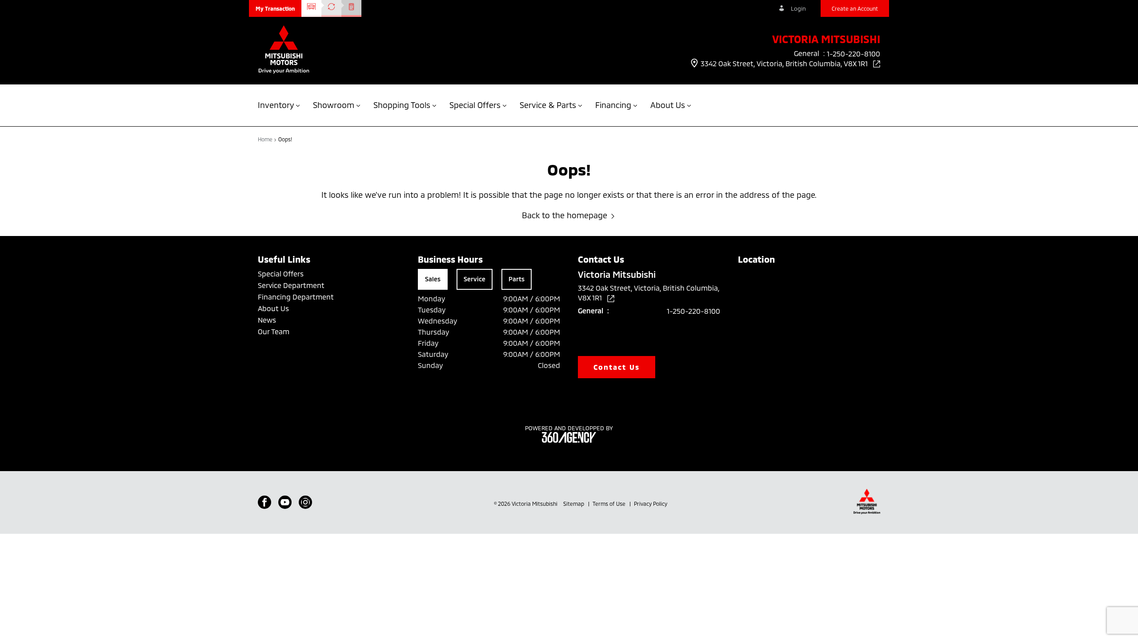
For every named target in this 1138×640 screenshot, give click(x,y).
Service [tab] (474, 279)
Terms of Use (610, 503)
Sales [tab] (433, 279)
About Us (273, 308)
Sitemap (574, 503)
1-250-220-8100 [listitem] (853, 53)
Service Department (291, 285)
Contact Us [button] (616, 367)
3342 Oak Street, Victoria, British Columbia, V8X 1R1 (785, 63)
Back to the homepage (564, 215)
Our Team (273, 331)
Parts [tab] (517, 279)
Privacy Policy (650, 503)
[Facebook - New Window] (264, 502)
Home (266, 139)
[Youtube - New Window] (285, 502)
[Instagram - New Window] (305, 502)
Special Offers (281, 273)
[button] (275, 8)
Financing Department (296, 296)
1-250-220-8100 (693, 311)
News (267, 320)
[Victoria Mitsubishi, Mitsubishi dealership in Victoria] (284, 50)
